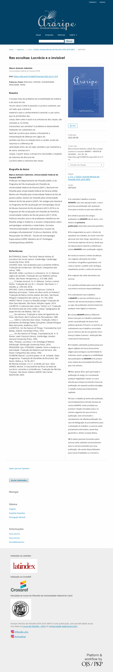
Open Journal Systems (19, 468)
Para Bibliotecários (16, 542)
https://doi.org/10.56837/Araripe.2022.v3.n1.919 (36, 76)
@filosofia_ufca (21, 632)
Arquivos (49, 35)
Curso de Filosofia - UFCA (34, 626)
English (12, 509)
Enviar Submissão (19, 480)
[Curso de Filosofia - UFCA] (20, 619)
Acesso (102, 2)
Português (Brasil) (17, 517)
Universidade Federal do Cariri (63, 626)
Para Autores (14, 538)
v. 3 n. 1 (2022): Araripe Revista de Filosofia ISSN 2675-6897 (51, 49)
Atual (38, 35)
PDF (74, 126)
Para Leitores (14, 534)
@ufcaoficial (20, 636)
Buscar (69, 41)
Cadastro (92, 2)
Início (11, 49)
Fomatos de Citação (78, 165)
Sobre (73, 35)
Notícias (61, 35)
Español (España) (17, 513)
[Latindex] (23, 572)
